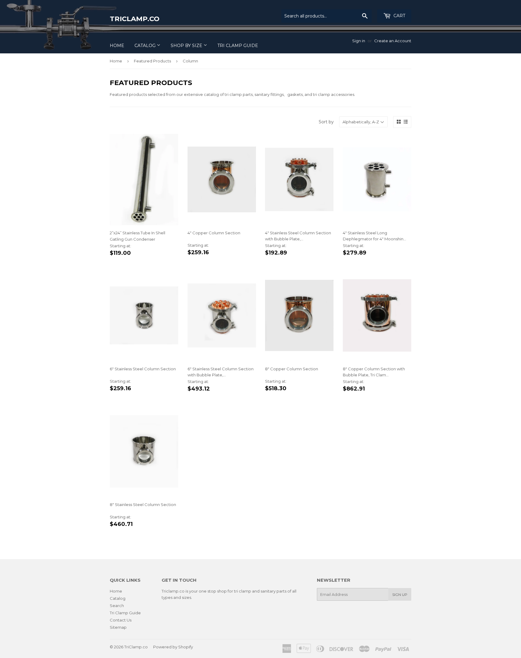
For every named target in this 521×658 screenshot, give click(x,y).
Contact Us (120, 620)
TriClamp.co (134, 18)
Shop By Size (187, 45)
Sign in (358, 40)
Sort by (326, 122)
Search (117, 605)
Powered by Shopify (173, 646)
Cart (398, 15)
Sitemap (118, 627)
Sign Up (399, 594)
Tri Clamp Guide (237, 45)
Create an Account (392, 40)
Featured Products (152, 61)
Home (117, 45)
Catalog (145, 45)
